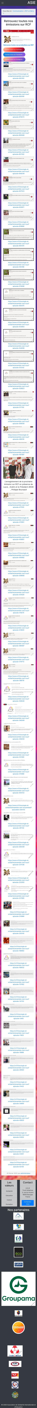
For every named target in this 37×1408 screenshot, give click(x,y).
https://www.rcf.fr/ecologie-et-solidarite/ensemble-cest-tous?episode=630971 (18, 205)
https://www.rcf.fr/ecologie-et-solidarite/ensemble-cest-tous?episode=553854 (18, 324)
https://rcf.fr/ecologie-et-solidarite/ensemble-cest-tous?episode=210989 (18, 914)
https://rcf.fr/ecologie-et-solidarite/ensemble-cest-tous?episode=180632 (18, 965)
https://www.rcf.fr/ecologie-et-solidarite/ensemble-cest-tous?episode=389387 (18, 644)
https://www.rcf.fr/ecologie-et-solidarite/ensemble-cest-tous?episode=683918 (18, 94)
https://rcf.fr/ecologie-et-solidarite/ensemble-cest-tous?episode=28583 (18, 1068)
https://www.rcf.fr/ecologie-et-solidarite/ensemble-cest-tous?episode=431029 (18, 592)
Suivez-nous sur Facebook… (14, 54)
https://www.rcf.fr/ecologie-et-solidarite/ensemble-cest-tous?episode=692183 (18, 76)
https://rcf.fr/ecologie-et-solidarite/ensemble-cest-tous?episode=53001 (18, 1152)
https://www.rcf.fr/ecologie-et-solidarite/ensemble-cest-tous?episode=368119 (18, 678)
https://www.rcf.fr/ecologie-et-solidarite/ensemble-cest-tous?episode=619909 (18, 224)
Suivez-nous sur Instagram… (14, 59)
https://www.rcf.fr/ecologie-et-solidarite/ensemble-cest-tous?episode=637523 (18, 189)
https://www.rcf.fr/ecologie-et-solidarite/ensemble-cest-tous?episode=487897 (18, 452)
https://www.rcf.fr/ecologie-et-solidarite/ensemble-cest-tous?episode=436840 (18, 573)
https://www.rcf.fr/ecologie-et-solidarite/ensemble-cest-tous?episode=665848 (18, 133)
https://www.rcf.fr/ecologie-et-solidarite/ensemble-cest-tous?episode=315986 (18, 772)
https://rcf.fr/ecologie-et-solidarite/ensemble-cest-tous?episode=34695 (18, 1101)
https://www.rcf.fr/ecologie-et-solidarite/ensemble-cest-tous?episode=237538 (18, 862)
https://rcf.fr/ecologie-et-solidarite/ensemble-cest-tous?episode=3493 (18, 1016)
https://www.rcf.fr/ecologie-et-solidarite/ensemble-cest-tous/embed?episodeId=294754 (18, 807)
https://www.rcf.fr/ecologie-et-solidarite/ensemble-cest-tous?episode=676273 (18, 115)
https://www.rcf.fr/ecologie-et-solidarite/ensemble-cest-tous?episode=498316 (18, 437)
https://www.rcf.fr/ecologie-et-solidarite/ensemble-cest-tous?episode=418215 (18, 611)
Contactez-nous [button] (28, 1203)
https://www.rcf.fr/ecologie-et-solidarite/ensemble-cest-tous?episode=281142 (18, 826)
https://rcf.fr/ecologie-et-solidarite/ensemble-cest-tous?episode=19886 (18, 1050)
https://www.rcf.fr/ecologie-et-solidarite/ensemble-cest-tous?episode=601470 (18, 243)
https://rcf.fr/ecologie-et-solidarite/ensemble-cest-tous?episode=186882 (18, 949)
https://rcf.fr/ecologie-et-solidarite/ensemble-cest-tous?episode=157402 (18, 982)
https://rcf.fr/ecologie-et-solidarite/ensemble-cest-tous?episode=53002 (18, 1135)
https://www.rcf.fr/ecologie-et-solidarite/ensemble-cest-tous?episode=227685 (18, 896)
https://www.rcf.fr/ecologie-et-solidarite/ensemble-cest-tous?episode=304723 (18, 791)
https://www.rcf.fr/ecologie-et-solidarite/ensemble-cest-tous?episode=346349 (18, 718)
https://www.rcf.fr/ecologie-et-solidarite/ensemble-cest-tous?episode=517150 (18, 405)
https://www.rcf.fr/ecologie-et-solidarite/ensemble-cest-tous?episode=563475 (18, 303)
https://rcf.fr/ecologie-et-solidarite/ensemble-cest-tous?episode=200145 (18, 931)
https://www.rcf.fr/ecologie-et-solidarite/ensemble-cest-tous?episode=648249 (18, 171)
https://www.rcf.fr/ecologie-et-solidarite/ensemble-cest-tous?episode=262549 (18, 845)
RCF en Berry (29, 11)
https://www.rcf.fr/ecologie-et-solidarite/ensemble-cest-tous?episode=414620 (18, 628)
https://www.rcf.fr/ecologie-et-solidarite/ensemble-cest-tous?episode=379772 (18, 659)
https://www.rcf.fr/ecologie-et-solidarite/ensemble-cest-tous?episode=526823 (18, 386)
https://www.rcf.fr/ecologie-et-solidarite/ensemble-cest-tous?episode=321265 (18, 755)
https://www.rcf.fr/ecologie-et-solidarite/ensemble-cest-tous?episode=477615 (18, 505)
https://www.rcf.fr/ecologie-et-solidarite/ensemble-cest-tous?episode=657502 (18, 152)
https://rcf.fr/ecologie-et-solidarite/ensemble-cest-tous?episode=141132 (18, 999)
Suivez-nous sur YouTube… (14, 49)
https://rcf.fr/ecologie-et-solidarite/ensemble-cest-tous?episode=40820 (18, 1118)
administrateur (25, 1173)
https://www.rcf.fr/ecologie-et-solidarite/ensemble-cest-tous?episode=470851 (18, 520)
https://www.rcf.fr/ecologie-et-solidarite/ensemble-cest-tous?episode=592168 (18, 265)
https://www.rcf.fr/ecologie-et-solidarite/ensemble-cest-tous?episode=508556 (18, 421)
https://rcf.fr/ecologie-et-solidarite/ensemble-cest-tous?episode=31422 (18, 1084)
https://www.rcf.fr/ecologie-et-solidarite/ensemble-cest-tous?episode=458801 (18, 537)
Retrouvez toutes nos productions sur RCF (19, 45)
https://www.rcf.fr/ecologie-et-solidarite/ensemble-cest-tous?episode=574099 (18, 284)
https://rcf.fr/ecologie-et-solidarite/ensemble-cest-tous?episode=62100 (18, 1164)
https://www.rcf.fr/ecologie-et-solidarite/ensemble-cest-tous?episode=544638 (18, 346)
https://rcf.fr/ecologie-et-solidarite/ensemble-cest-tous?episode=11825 (18, 1033)
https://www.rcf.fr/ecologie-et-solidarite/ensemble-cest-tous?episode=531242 (18, 365)
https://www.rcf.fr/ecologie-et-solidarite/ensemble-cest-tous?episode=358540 (18, 699)
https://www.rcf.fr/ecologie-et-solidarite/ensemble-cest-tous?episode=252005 (18, 880)
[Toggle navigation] (2, 3)
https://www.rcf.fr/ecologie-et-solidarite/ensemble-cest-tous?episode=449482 (18, 555)
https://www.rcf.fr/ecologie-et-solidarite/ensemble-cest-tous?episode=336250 (18, 737)
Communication (18, 11)
